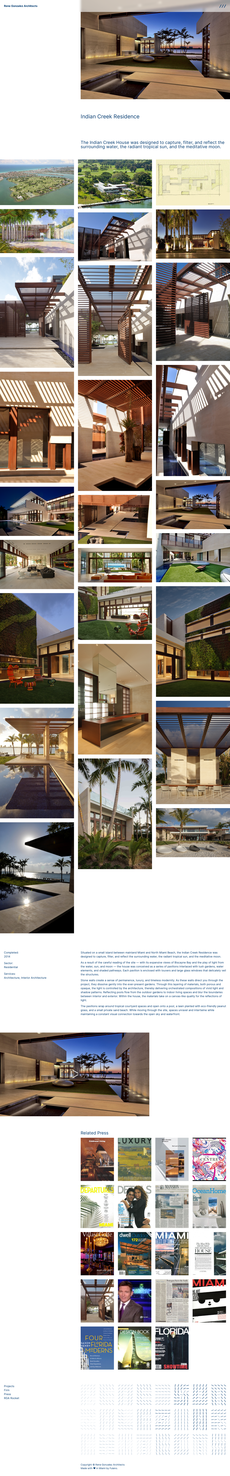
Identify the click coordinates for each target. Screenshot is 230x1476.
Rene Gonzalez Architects (20, 6)
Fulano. (114, 1468)
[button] (74, 1074)
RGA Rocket (11, 1398)
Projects (9, 1386)
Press (7, 1394)
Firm (6, 1390)
